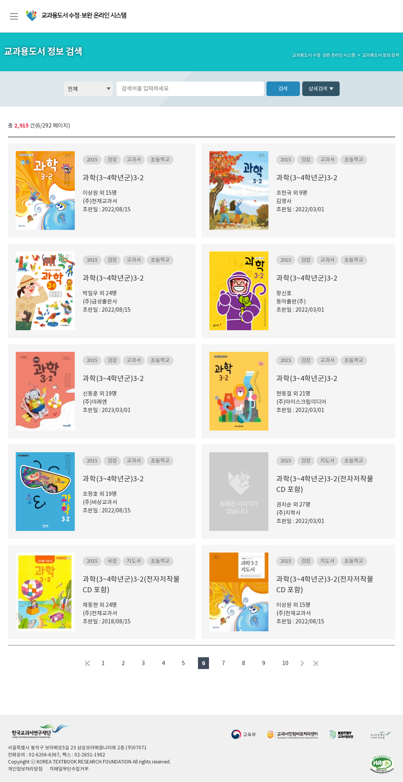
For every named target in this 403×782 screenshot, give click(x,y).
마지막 (315, 663)
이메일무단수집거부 (69, 769)
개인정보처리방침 (25, 769)
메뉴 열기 (14, 16)
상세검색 (318, 88)
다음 (302, 663)
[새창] (243, 734)
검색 (283, 88)
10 (285, 663)
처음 (88, 663)
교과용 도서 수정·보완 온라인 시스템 (77, 15)
